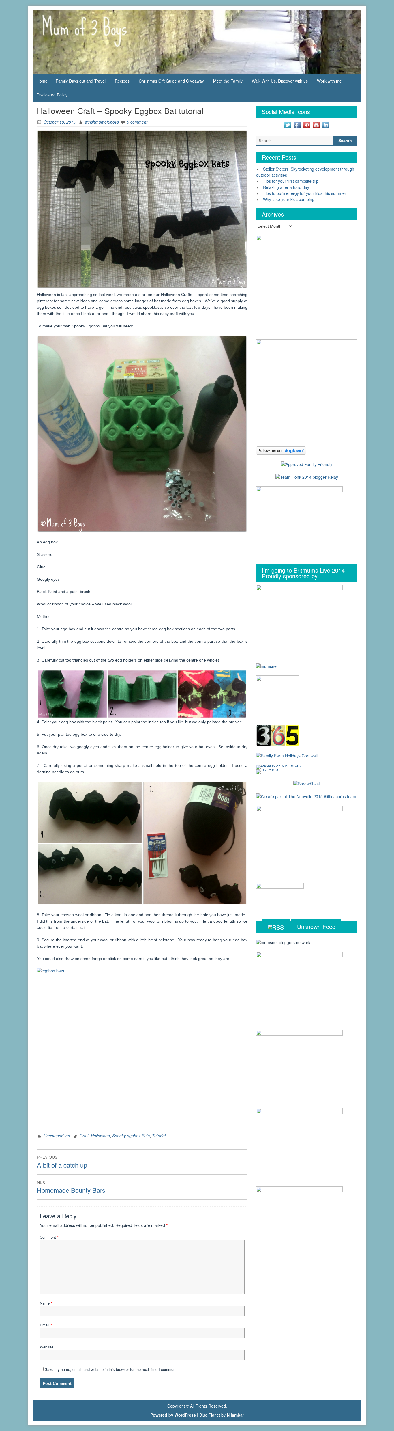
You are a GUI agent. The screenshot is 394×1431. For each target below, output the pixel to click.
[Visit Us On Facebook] (297, 124)
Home (42, 81)
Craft (84, 1136)
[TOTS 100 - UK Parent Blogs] (280, 766)
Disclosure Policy (52, 95)
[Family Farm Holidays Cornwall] (287, 755)
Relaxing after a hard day (286, 187)
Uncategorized (57, 1136)
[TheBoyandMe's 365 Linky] (277, 735)
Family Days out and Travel (81, 81)
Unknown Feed (316, 926)
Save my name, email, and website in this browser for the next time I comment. (111, 1369)
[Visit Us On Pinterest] (307, 124)
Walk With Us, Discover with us (280, 81)
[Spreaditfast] (306, 783)
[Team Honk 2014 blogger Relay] (306, 476)
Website (46, 1347)
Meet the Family (228, 81)
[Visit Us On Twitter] (287, 124)
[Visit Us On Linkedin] (326, 124)
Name (46, 1303)
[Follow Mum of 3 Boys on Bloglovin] (281, 450)
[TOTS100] (267, 771)
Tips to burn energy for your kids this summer (304, 193)
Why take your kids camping (288, 199)
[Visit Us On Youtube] (316, 124)
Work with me (329, 81)
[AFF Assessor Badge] (306, 464)
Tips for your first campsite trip (290, 181)
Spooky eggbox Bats (131, 1136)
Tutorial (159, 1136)
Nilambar (235, 1415)
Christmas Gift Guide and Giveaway (171, 81)
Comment (49, 1237)
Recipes (122, 81)
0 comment (137, 122)
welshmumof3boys (102, 122)
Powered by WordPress (173, 1415)
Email (46, 1325)
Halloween (100, 1136)
